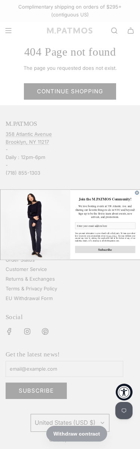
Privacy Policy (111, 235)
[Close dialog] (137, 192)
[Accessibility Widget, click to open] (124, 392)
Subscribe (105, 249)
